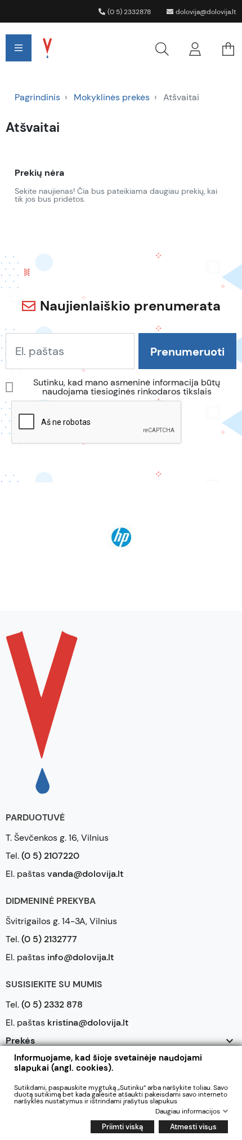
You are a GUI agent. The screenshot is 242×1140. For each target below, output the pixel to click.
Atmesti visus (193, 1127)
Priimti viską (122, 1127)
